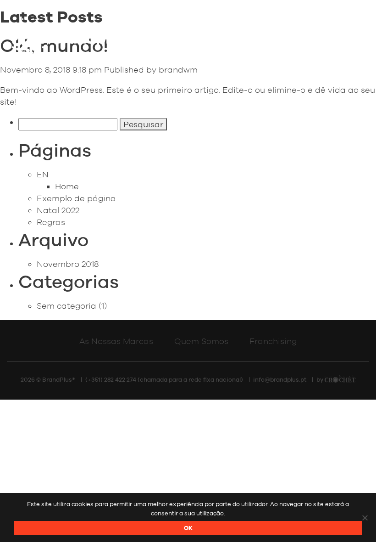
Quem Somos (201, 341)
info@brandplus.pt (279, 379)
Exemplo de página (76, 198)
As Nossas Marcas (116, 341)
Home (67, 186)
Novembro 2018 (68, 264)
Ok (188, 528)
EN (43, 174)
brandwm (178, 69)
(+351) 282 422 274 (110, 379)
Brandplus (69, 38)
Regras (51, 222)
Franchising (273, 341)
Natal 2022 (58, 210)
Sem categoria (66, 306)
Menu (328, 35)
